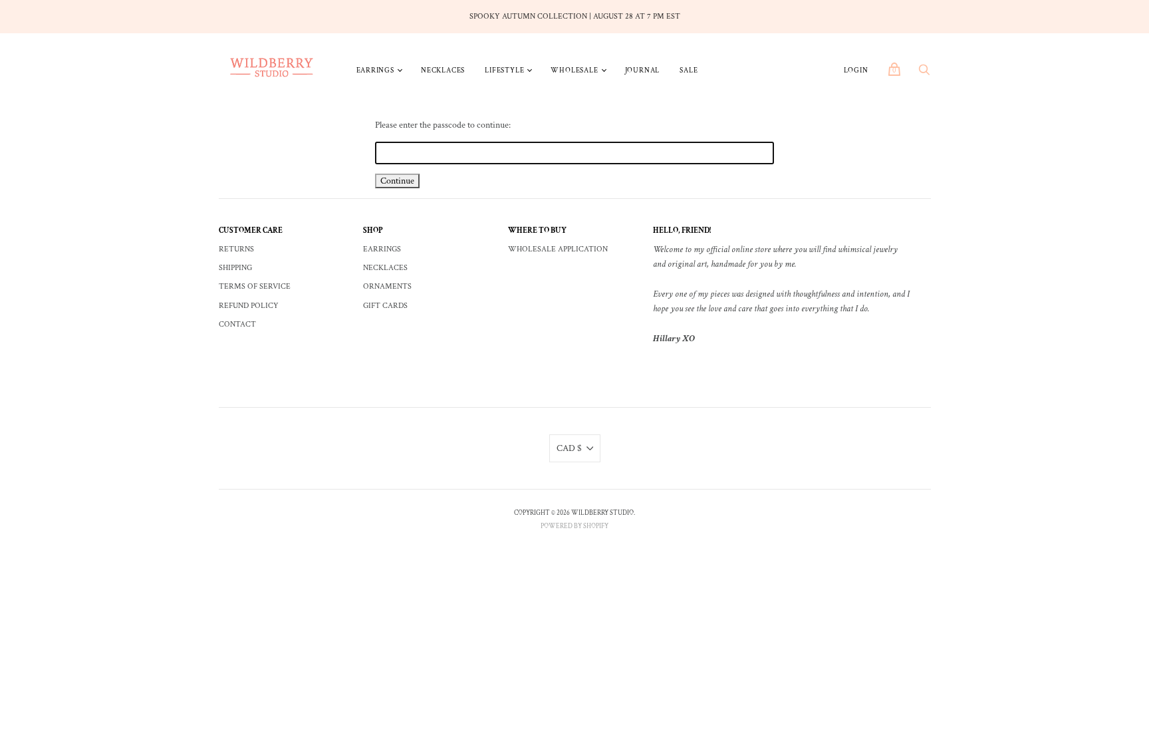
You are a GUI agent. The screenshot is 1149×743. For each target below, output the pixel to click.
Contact (237, 324)
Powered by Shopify (574, 526)
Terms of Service (255, 286)
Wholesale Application (558, 249)
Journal (642, 70)
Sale (689, 70)
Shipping (235, 268)
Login (856, 70)
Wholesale (574, 70)
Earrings (375, 70)
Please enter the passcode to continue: (443, 125)
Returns (236, 249)
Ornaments (387, 286)
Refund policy (249, 306)
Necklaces (443, 70)
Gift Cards (385, 306)
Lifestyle (504, 70)
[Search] (924, 74)
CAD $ (569, 448)
